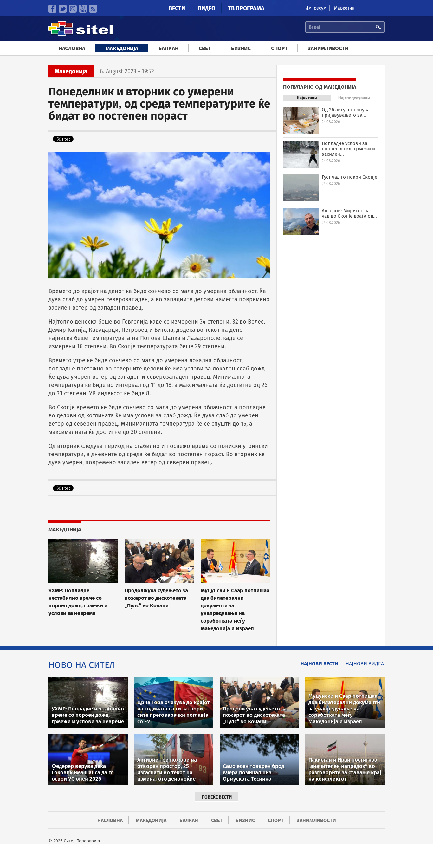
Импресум (315, 8)
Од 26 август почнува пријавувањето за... (346, 112)
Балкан (168, 48)
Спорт (279, 48)
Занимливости (328, 48)
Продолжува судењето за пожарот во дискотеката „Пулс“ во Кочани (156, 598)
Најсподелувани (354, 97)
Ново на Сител (81, 665)
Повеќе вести (217, 797)
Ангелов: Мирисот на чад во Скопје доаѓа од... (349, 213)
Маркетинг (345, 8)
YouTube (83, 9)
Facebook (52, 9)
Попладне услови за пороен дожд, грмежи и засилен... (348, 149)
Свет (205, 48)
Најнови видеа (365, 664)
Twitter (63, 9)
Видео (206, 8)
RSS (93, 9)
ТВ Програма (246, 8)
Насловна (72, 48)
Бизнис (241, 48)
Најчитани (307, 97)
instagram (73, 9)
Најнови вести (319, 664)
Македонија (122, 48)
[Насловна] (80, 34)
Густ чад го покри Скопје (349, 177)
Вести (177, 8)
